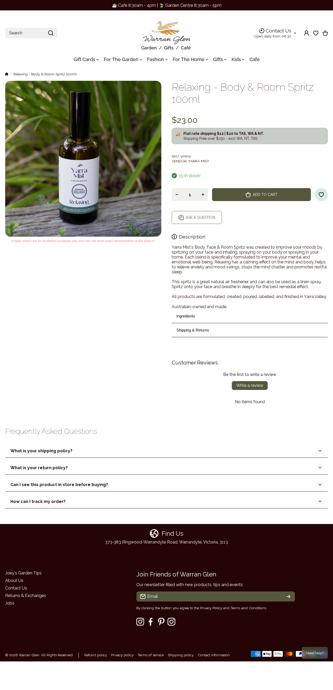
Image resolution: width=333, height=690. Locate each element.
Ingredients (185, 316)
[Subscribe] (288, 596)
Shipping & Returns (192, 330)
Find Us (172, 533)
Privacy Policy (211, 608)
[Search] (50, 33)
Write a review (249, 385)
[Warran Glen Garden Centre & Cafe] (166, 33)
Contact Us (278, 31)
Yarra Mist (198, 161)
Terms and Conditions (248, 608)
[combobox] (31, 33)
